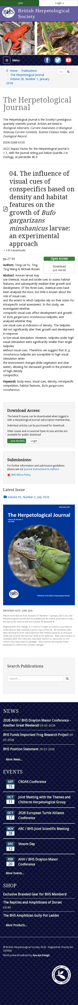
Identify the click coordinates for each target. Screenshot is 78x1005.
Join (20, 3)
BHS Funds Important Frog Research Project (36, 735)
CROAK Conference (32, 782)
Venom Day (26, 844)
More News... (14, 759)
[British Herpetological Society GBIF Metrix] (61, 974)
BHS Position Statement (21, 749)
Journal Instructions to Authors (41, 469)
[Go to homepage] (9, 10)
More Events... (15, 873)
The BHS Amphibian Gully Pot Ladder (31, 915)
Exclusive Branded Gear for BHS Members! (35, 894)
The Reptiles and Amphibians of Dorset (32, 902)
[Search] (68, 72)
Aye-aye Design (41, 955)
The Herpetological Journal (27, 75)
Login (33, 440)
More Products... (16, 925)
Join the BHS (17, 440)
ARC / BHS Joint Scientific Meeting (43, 829)
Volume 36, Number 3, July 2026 (28, 497)
